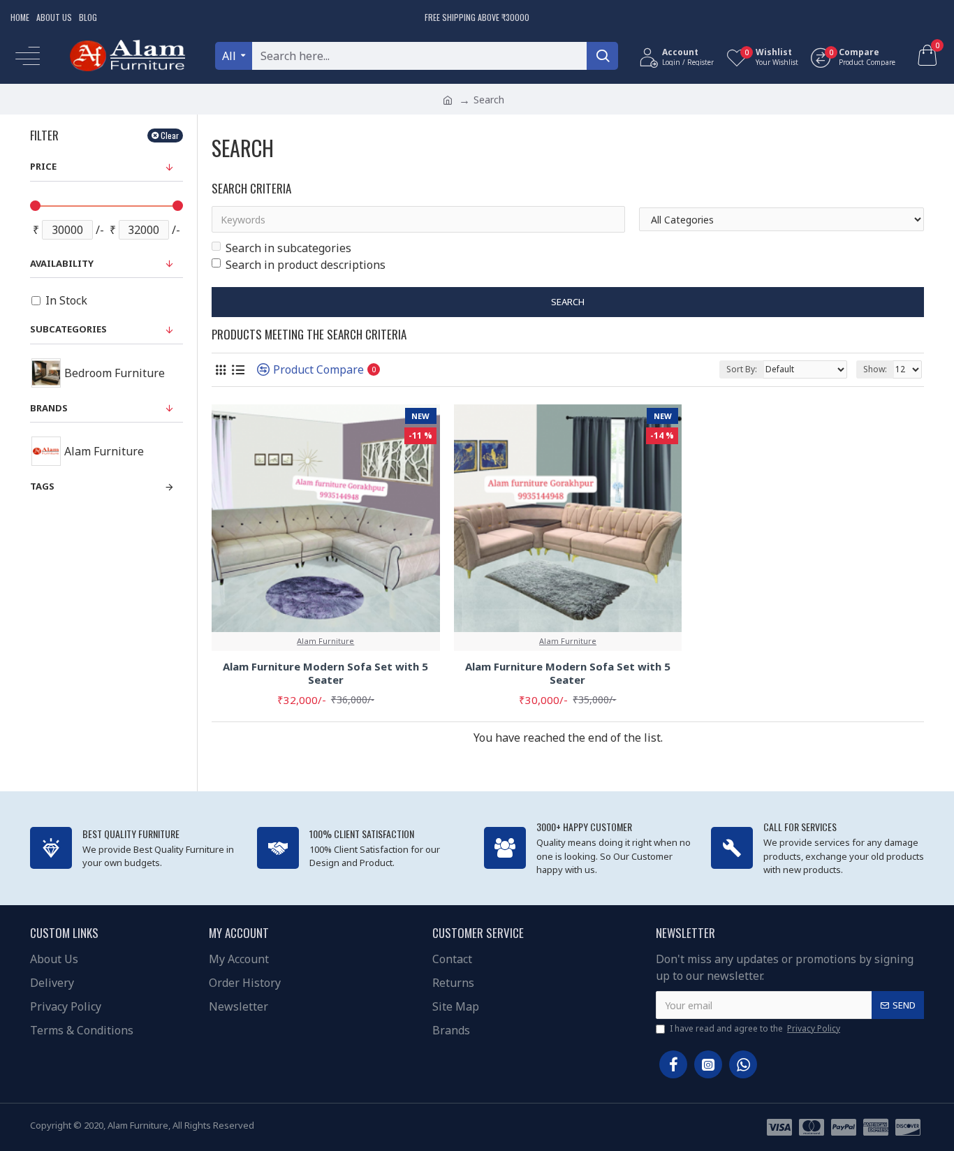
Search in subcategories (288, 248)
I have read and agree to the (755, 1028)
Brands (49, 408)
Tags (42, 486)
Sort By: (741, 369)
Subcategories (68, 329)
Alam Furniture (325, 641)
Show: (875, 369)
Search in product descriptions (306, 264)
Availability (62, 263)
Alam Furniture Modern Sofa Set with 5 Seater (325, 673)
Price (43, 166)
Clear (170, 135)
